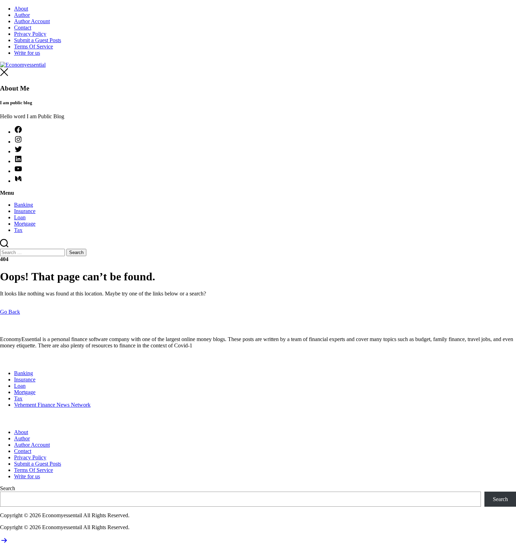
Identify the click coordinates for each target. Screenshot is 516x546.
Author (22, 15)
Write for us (27, 53)
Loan (20, 217)
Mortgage (24, 224)
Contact (22, 28)
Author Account (32, 21)
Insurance (24, 211)
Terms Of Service (33, 46)
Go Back (10, 312)
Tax (18, 230)
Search (7, 488)
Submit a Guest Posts (37, 40)
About (21, 9)
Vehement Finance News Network (52, 405)
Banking (23, 205)
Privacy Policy (30, 34)
